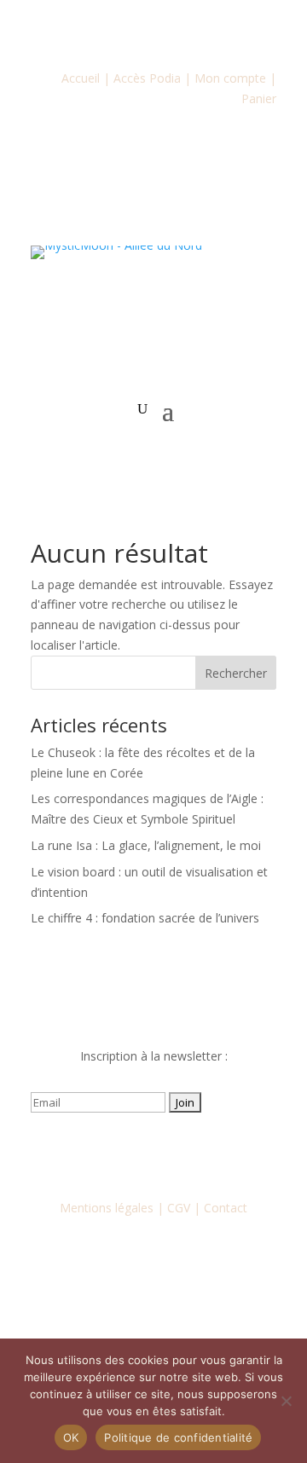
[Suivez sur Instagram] (119, 1151)
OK (71, 1437)
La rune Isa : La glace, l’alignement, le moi (146, 845)
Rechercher (236, 673)
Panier (258, 98)
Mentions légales (107, 1208)
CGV (178, 1208)
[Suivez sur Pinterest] (221, 1151)
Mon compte (230, 78)
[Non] (285, 1400)
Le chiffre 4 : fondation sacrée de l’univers (145, 918)
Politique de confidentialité (178, 1437)
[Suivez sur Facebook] (85, 1151)
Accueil (80, 78)
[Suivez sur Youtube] (153, 1151)
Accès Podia (147, 78)
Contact (225, 1208)
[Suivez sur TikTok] (187, 1151)
